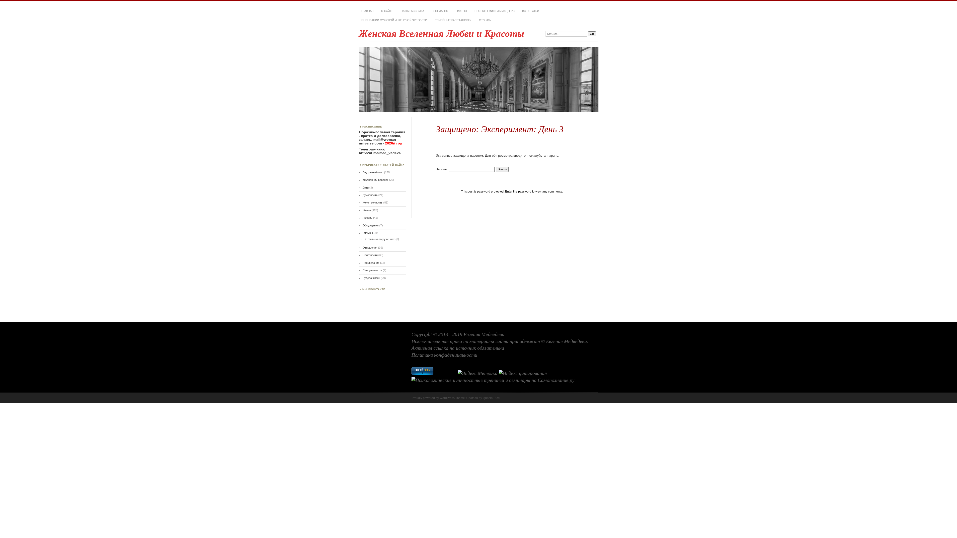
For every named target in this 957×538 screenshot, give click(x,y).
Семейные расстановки (453, 20)
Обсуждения (371, 225)
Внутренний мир (373, 172)
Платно (461, 10)
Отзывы (485, 20)
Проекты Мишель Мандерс (495, 10)
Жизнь (367, 210)
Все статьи (530, 10)
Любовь (367, 217)
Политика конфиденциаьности (444, 355)
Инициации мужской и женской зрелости (394, 20)
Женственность (373, 202)
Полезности (370, 255)
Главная (367, 10)
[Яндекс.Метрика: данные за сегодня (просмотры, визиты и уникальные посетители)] (477, 373)
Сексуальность (372, 270)
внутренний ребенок (375, 179)
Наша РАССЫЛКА (412, 10)
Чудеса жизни (371, 277)
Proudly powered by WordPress (433, 398)
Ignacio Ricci (491, 398)
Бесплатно (440, 10)
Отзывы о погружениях (380, 239)
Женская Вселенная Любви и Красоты (441, 33)
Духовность (370, 195)
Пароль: (442, 169)
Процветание (371, 262)
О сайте (387, 10)
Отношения (370, 247)
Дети (366, 187)
